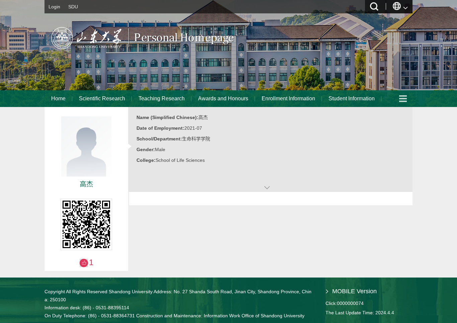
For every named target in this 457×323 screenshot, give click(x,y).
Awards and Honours (223, 98)
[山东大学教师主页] (158, 52)
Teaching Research (162, 98)
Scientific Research (102, 98)
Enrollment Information (288, 98)
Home (58, 98)
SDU (73, 6)
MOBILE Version (354, 291)
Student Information (352, 98)
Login (54, 6)
